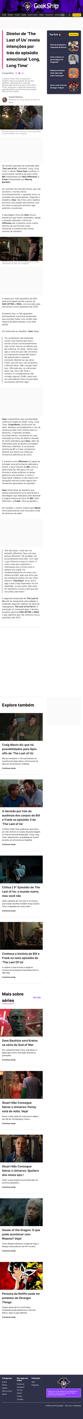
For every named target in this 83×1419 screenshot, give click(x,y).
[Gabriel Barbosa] (4, 116)
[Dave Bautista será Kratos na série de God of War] (21, 1070)
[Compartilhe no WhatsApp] (24, 86)
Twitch (19, 1393)
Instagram (21, 1387)
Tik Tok (19, 1390)
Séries (4, 1393)
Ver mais (36, 1044)
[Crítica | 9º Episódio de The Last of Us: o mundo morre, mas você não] (21, 916)
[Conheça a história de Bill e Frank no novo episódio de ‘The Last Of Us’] (21, 982)
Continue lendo (9, 811)
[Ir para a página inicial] (41, 6)
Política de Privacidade (54, 1406)
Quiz (33, 1381)
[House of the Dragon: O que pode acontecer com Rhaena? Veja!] (21, 1264)
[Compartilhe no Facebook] (17, 86)
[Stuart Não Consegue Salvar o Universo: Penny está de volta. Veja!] (21, 1136)
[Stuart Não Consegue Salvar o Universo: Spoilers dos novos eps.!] (21, 1200)
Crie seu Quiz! (73, 34)
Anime (4, 1381)
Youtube (20, 1399)
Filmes (4, 1384)
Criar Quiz (76, 15)
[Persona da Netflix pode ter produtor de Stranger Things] (21, 1328)
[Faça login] (69, 15)
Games (5, 1387)
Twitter (20, 1396)
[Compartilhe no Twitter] (21, 86)
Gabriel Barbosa (16, 114)
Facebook (21, 1384)
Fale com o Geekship (72, 1406)
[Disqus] (21, 697)
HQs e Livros (7, 1390)
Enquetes (35, 1384)
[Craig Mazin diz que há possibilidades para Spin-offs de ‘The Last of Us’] (21, 770)
